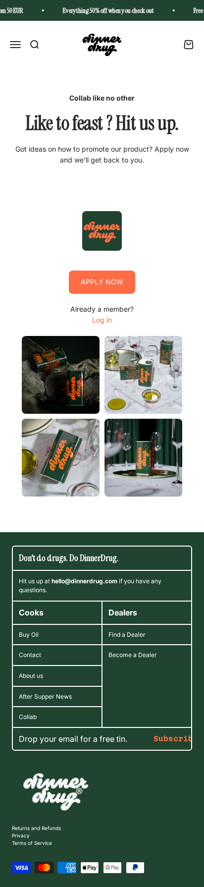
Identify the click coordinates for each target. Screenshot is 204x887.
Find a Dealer (127, 634)
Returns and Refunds (36, 828)
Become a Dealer (132, 655)
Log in (102, 320)
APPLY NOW (102, 281)
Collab (28, 717)
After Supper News (45, 696)
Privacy (21, 835)
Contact (30, 655)
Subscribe (175, 738)
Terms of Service (32, 843)
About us (31, 675)
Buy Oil (29, 634)
